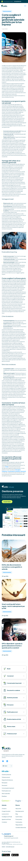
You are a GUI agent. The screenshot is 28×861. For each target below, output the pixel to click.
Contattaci (4, 822)
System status (19, 816)
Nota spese (4, 782)
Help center (18, 808)
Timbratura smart (6, 777)
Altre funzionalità (6, 793)
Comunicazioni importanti (8, 788)
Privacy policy (19, 819)
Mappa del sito (19, 824)
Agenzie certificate (6, 819)
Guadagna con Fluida (7, 816)
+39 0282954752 (17, 1)
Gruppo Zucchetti (6, 811)
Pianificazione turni (6, 790)
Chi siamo (4, 808)
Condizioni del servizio (21, 827)
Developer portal (20, 811)
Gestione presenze (6, 774)
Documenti (4, 785)
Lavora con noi (5, 814)
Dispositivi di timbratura (7, 780)
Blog (17, 814)
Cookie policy (19, 822)
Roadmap (4, 796)
